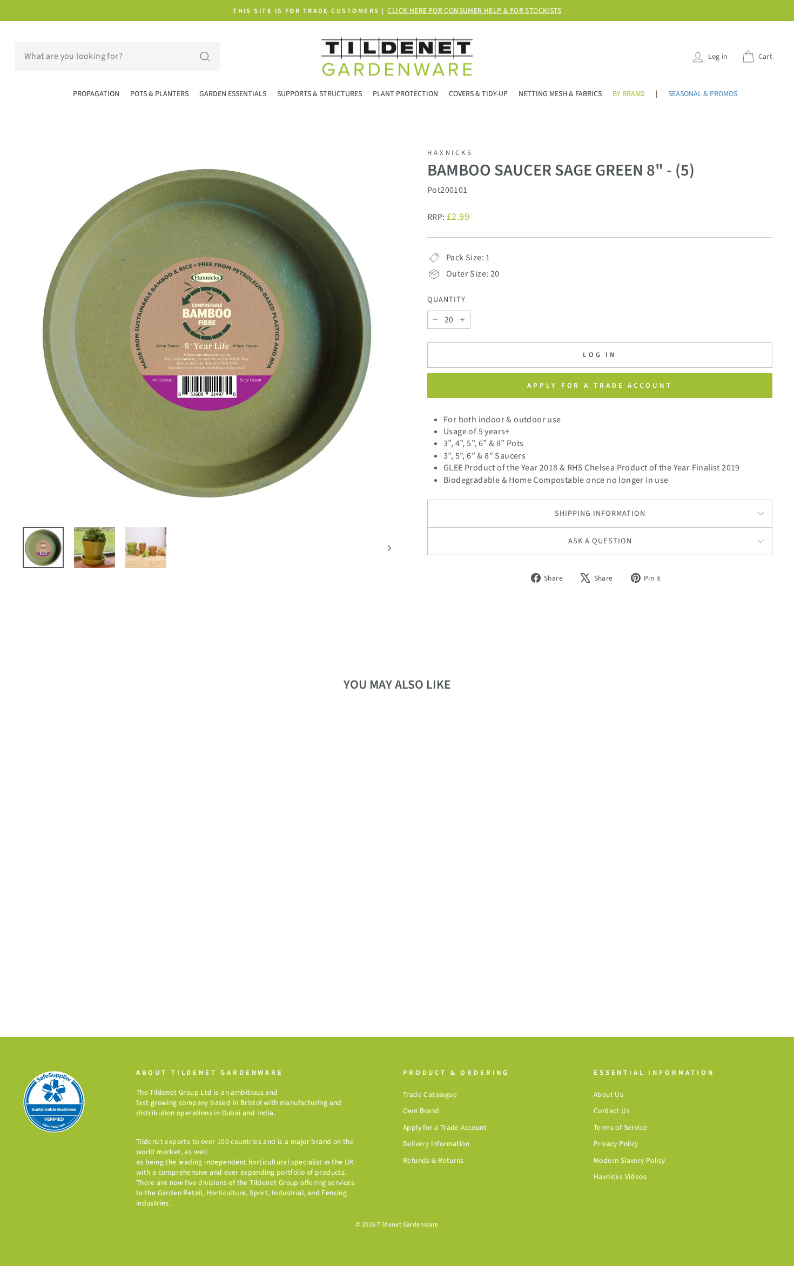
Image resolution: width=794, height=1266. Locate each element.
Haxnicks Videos (620, 1176)
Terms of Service (620, 1127)
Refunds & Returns (433, 1160)
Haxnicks (450, 153)
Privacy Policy (616, 1144)
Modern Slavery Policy (629, 1160)
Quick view (110, 884)
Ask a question (600, 541)
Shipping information (600, 513)
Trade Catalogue (430, 1094)
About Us (608, 1094)
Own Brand (421, 1111)
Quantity (446, 299)
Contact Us (612, 1111)
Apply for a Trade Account (445, 1127)
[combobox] (117, 56)
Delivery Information (436, 1144)
